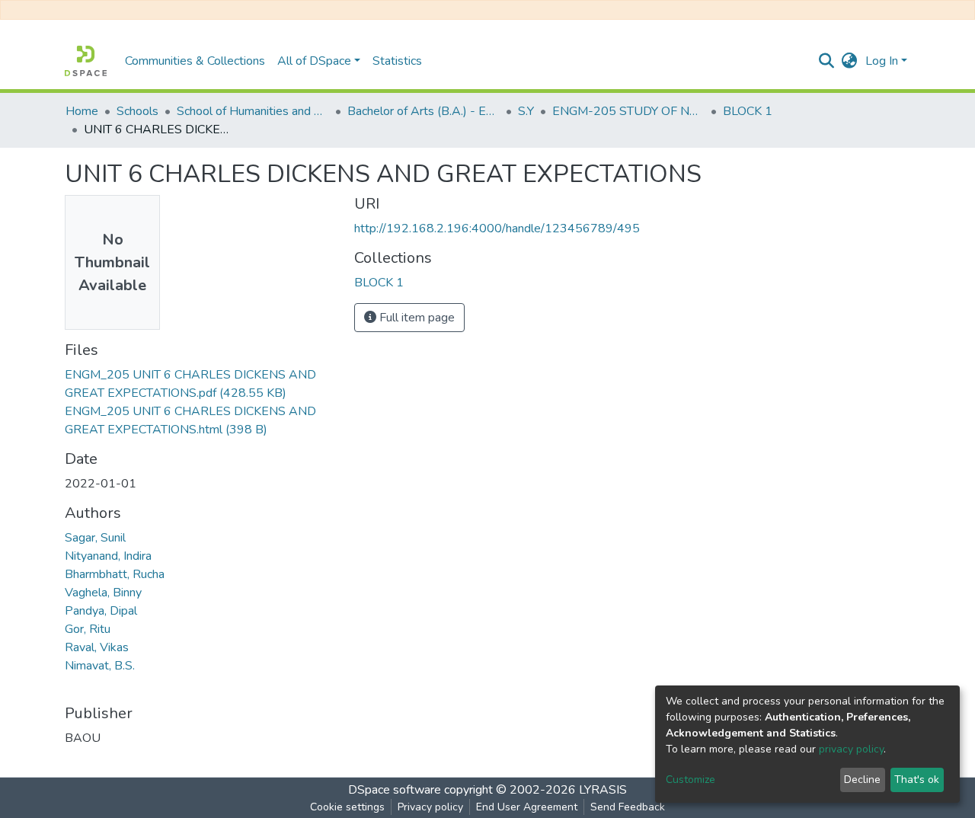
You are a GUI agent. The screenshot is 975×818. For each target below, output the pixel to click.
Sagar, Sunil (95, 537)
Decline (862, 779)
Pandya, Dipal (101, 610)
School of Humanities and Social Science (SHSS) (253, 111)
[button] (849, 61)
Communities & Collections (195, 61)
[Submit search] (827, 61)
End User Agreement (526, 807)
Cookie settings (347, 807)
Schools (137, 111)
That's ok (916, 779)
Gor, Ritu (87, 629)
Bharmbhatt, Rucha (115, 574)
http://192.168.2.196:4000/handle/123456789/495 (497, 228)
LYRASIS (603, 789)
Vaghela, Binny (103, 592)
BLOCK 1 (747, 111)
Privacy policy (430, 807)
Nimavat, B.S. (100, 665)
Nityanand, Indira (108, 556)
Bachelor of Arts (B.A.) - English (423, 111)
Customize (690, 779)
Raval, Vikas (97, 647)
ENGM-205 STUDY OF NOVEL (628, 111)
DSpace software (394, 789)
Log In (881, 61)
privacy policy (851, 749)
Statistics (397, 61)
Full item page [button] (415, 317)
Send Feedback (627, 807)
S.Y (526, 111)
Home (82, 111)
